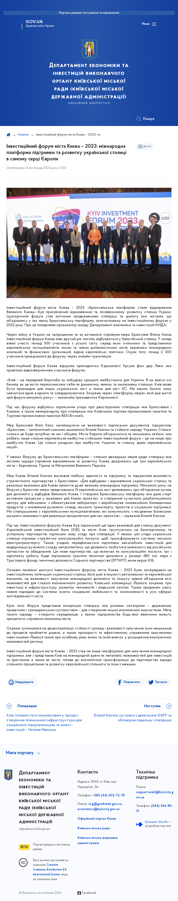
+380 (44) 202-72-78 (108, 795)
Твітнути (161, 682)
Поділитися (132, 682)
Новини (23, 134)
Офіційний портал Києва (96, 818)
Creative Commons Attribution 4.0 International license (49, 870)
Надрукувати (24, 682)
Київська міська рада (93, 828)
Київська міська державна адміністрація (97, 840)
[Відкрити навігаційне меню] (154, 24)
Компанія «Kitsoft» (157, 822)
